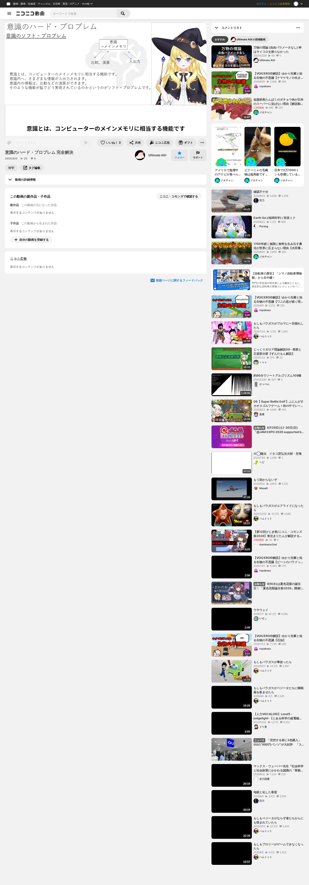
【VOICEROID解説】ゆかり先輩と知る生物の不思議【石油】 (278, 638)
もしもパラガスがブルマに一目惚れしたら (279, 325)
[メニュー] (202, 142)
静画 (23, 4)
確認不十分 (261, 191)
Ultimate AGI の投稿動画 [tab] (251, 39)
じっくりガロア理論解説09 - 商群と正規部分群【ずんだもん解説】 (277, 351)
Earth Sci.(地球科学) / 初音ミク (275, 217)
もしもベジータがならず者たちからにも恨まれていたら (279, 820)
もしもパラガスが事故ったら (273, 662)
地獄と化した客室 (265, 792)
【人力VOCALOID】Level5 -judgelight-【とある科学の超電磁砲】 (276, 716)
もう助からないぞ (265, 479)
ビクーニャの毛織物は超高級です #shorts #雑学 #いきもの (257, 172)
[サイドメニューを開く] (9, 13)
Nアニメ (74, 4)
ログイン (261, 4)
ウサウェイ (261, 610)
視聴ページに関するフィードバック (179, 318)
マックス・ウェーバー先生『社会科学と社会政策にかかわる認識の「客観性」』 (279, 768)
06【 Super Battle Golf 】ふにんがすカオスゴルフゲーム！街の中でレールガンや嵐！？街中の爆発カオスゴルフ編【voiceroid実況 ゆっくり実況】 (279, 404)
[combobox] (83, 13)
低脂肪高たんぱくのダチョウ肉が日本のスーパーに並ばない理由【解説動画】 (279, 102)
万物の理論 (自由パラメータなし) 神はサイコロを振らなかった (277, 49)
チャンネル (44, 4)
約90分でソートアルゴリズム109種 (277, 375)
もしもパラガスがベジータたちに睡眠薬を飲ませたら (279, 690)
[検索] (123, 13)
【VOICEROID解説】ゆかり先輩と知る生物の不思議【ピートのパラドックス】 (279, 560)
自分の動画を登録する (34, 239)
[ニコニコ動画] (30, 13)
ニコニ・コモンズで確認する (179, 196)
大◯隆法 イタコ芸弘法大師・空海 (278, 453)
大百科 (56, 4)
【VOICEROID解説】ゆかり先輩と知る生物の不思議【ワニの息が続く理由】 (278, 299)
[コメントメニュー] (298, 28)
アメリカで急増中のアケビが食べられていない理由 (226, 172)
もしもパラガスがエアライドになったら (279, 508)
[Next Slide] (198, 278)
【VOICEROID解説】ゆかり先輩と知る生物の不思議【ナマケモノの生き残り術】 (279, 76)
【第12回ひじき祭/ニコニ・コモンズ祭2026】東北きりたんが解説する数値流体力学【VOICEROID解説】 (278, 534)
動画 (15, 4)
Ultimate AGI (157, 155)
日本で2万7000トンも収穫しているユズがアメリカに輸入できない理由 (286, 172)
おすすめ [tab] (220, 39)
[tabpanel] (257, 455)
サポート (198, 157)
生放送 (32, 4)
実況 (65, 4)
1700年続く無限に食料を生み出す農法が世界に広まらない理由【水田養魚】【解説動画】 (278, 246)
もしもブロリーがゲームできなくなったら (279, 846)
